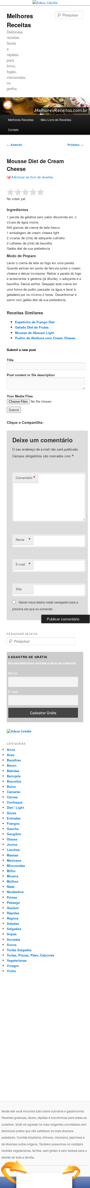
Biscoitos (14, 781)
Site (19, 589)
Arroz (11, 749)
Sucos (11, 944)
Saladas (13, 923)
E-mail (23, 564)
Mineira (12, 876)
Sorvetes (13, 939)
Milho (11, 870)
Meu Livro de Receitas (56, 120)
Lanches (13, 849)
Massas (12, 855)
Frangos (13, 823)
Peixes (12, 897)
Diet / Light (15, 807)
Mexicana (14, 860)
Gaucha (12, 828)
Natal (10, 886)
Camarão (13, 791)
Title (10, 359)
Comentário (26, 478)
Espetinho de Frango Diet (34, 322)
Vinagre (13, 965)
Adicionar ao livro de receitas (32, 177)
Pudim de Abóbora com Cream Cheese (45, 338)
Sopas (11, 934)
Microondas (16, 865)
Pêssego (13, 902)
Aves (10, 754)
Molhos (12, 881)
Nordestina (15, 891)
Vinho (11, 970)
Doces (11, 813)
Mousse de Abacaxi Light (34, 332)
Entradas (13, 818)
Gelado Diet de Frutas (31, 327)
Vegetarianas (16, 960)
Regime (12, 918)
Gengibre (14, 834)
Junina (12, 844)
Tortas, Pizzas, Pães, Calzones (30, 955)
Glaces (12, 839)
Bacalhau (14, 760)
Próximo (75, 144)
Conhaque (14, 802)
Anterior (14, 144)
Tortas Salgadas (19, 950)
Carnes (12, 797)
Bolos (11, 786)
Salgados (14, 928)
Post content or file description (31, 374)
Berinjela (13, 776)
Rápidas (13, 913)
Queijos (13, 907)
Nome (23, 540)
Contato (13, 129)
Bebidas (13, 770)
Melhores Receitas (21, 120)
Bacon (11, 765)
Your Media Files (20, 396)
